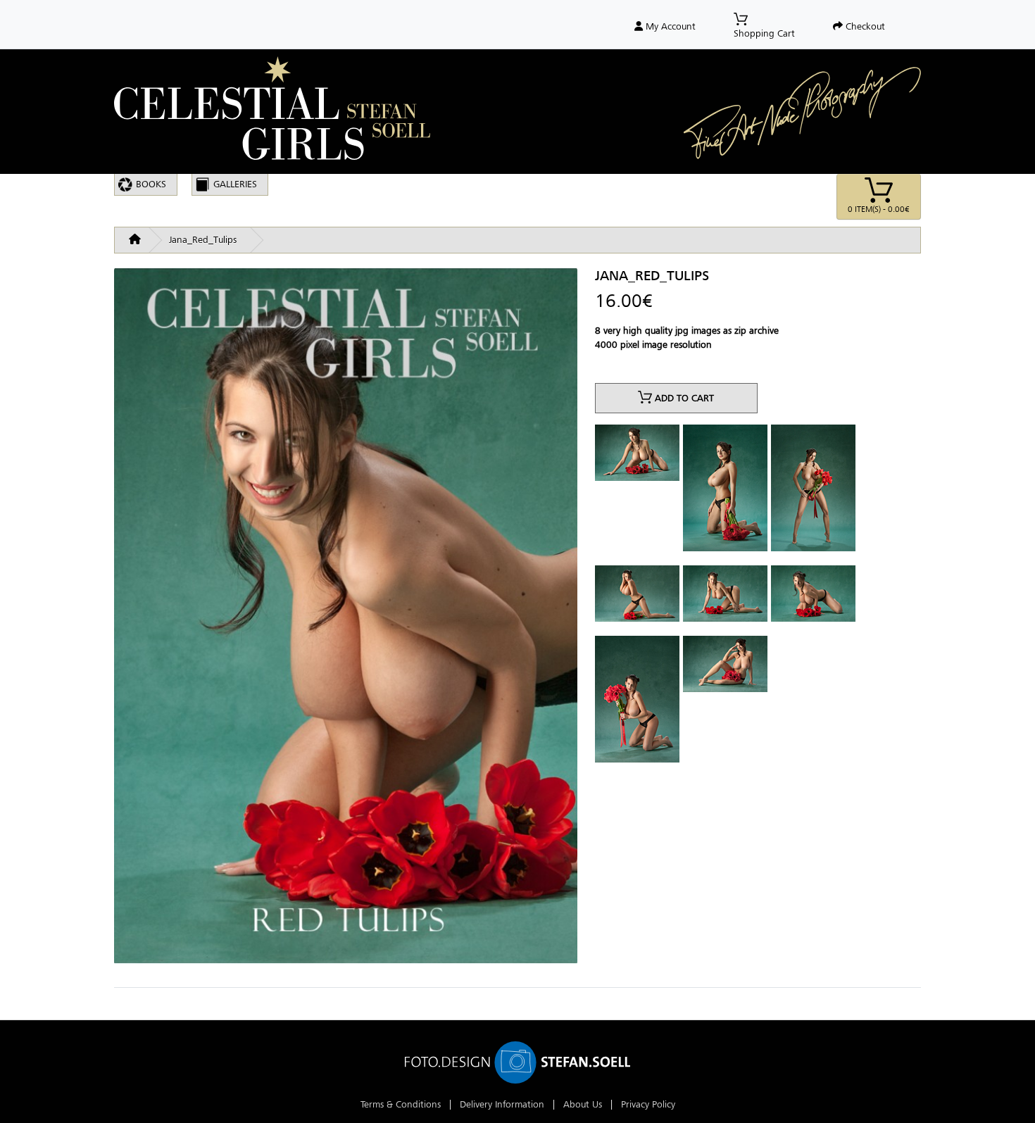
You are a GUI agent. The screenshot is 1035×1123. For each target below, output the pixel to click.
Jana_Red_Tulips (203, 240)
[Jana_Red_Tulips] (345, 621)
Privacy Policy (648, 1104)
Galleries (235, 184)
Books (151, 184)
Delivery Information (502, 1104)
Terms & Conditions (400, 1104)
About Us (582, 1104)
